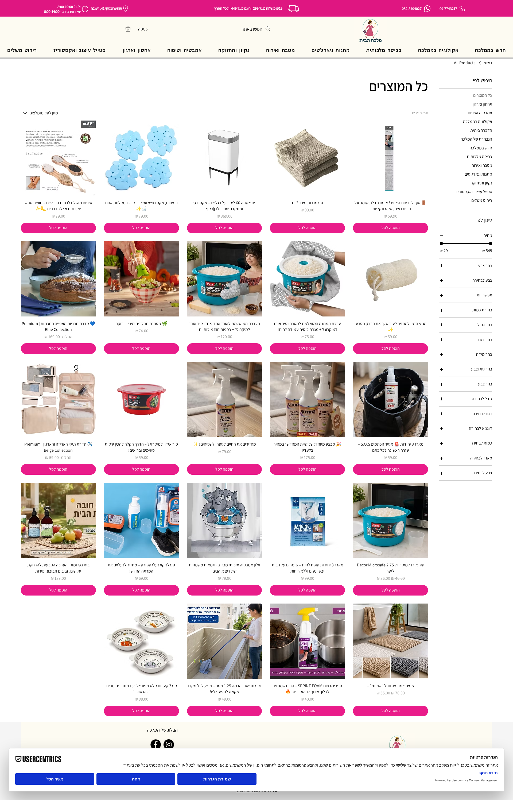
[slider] (441, 243)
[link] (128, 29)
